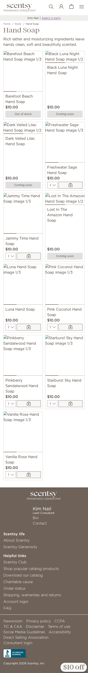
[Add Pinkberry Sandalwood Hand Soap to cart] (29, 403)
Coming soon (65, 114)
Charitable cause (18, 581)
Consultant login (17, 642)
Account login (15, 601)
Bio (36, 517)
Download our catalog (23, 575)
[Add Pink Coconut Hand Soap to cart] (70, 327)
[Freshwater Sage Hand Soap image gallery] (65, 143)
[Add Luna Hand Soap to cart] (29, 327)
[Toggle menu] (79, 7)
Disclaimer (35, 626)
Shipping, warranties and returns (32, 594)
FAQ (7, 608)
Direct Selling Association (26, 637)
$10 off (73, 668)
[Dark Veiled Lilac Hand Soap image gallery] (23, 129)
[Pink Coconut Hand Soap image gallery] (65, 285)
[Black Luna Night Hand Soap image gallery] (65, 58)
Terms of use (59, 626)
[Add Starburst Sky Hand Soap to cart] (70, 403)
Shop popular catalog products (31, 568)
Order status (14, 588)
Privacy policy (38, 621)
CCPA (59, 621)
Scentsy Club (15, 562)
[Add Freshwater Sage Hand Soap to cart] (70, 185)
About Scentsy (16, 540)
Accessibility (60, 631)
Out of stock (23, 114)
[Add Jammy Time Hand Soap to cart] (29, 256)
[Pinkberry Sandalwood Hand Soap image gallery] (23, 356)
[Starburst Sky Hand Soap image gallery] (65, 356)
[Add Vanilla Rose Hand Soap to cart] (29, 474)
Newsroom (13, 621)
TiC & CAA (12, 626)
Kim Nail (33, 18)
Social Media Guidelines (24, 631)
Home (7, 24)
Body (18, 24)
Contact (40, 523)
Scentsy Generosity (20, 546)
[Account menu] (59, 6)
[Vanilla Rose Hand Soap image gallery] (23, 433)
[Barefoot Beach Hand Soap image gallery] (23, 72)
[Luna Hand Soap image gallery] (23, 285)
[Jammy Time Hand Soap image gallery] (23, 214)
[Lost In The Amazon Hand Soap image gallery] (65, 200)
